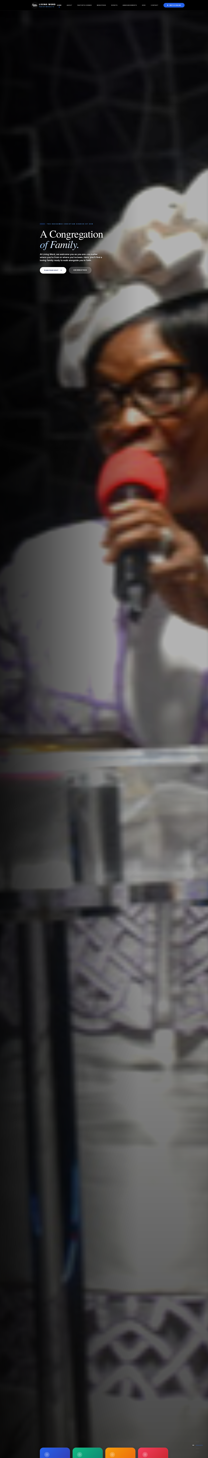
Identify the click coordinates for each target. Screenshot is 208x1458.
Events (114, 5)
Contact (154, 5)
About (69, 5)
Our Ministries (80, 270)
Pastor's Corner (84, 5)
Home (59, 5)
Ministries (101, 5)
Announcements (130, 5)
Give (144, 5)
